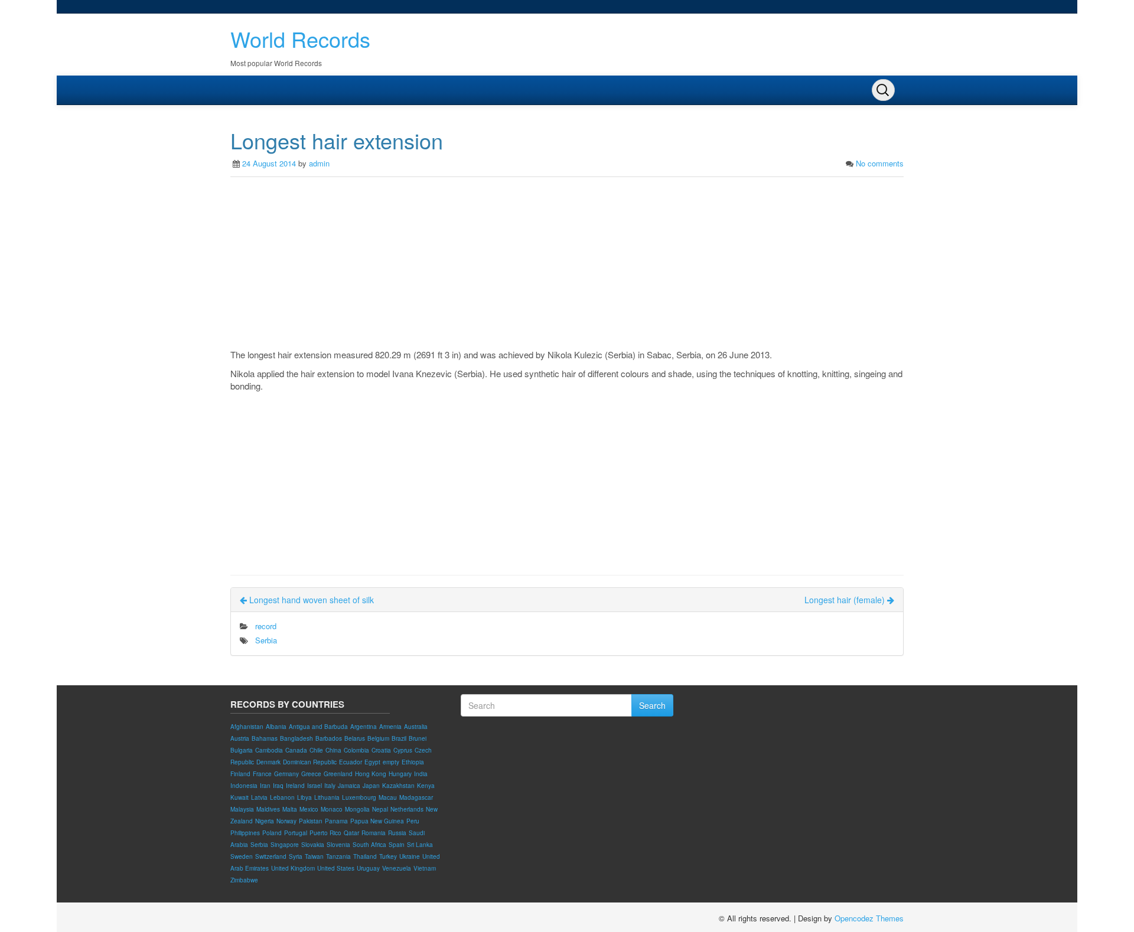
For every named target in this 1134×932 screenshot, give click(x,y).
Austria (239, 738)
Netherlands (406, 809)
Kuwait (239, 797)
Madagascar (416, 797)
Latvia (259, 797)
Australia (416, 726)
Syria (295, 856)
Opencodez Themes (869, 918)
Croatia (381, 750)
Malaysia (242, 809)
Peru (412, 821)
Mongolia (357, 809)
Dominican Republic (310, 762)
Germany (286, 774)
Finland (240, 774)
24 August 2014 (269, 163)
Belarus (354, 738)
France (262, 774)
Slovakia (312, 845)
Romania (373, 833)
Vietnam (424, 868)
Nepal (380, 809)
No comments (880, 163)
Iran (265, 785)
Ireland (295, 785)
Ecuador (350, 762)
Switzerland (270, 856)
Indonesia (244, 785)
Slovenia (338, 845)
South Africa (369, 845)
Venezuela (396, 868)
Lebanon (282, 797)
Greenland (338, 774)
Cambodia (269, 750)
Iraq (278, 785)
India (421, 774)
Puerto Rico (325, 833)
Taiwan (314, 856)
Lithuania (327, 797)
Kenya (426, 785)
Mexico (308, 809)
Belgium (378, 738)
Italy (329, 785)
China (333, 750)
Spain (397, 845)
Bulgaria (241, 750)
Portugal (295, 833)
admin (319, 163)
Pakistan (310, 821)
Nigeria (264, 821)
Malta (289, 809)
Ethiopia (413, 762)
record (265, 626)
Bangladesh (296, 738)
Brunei (417, 738)
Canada (296, 750)
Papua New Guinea (377, 821)
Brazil (399, 738)
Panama (336, 821)
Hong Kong (370, 774)
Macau (388, 797)
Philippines (245, 833)
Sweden (241, 856)
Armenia (390, 726)
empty (391, 762)
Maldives (268, 809)
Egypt (372, 762)
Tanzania (338, 856)
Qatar (351, 833)
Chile (316, 750)
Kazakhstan (398, 785)
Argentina (363, 726)
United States (335, 868)
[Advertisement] (567, 265)
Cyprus (402, 750)
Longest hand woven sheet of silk (310, 600)
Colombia (356, 750)
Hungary (400, 774)
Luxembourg (359, 797)
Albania (276, 726)
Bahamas (265, 738)
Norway (286, 821)
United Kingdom (293, 868)
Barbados (328, 738)
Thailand (365, 856)
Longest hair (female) (845, 600)
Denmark (268, 762)
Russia (397, 833)
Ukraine (409, 856)
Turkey (388, 856)
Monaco (332, 809)
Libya (304, 797)
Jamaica (349, 785)
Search (652, 705)
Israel (314, 785)
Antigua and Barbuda (318, 726)
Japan (371, 785)
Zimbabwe (244, 880)
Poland (272, 833)
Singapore (285, 845)
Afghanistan (246, 726)
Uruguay (368, 868)
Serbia (266, 640)
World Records (300, 39)
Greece (311, 774)
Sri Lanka (420, 845)
